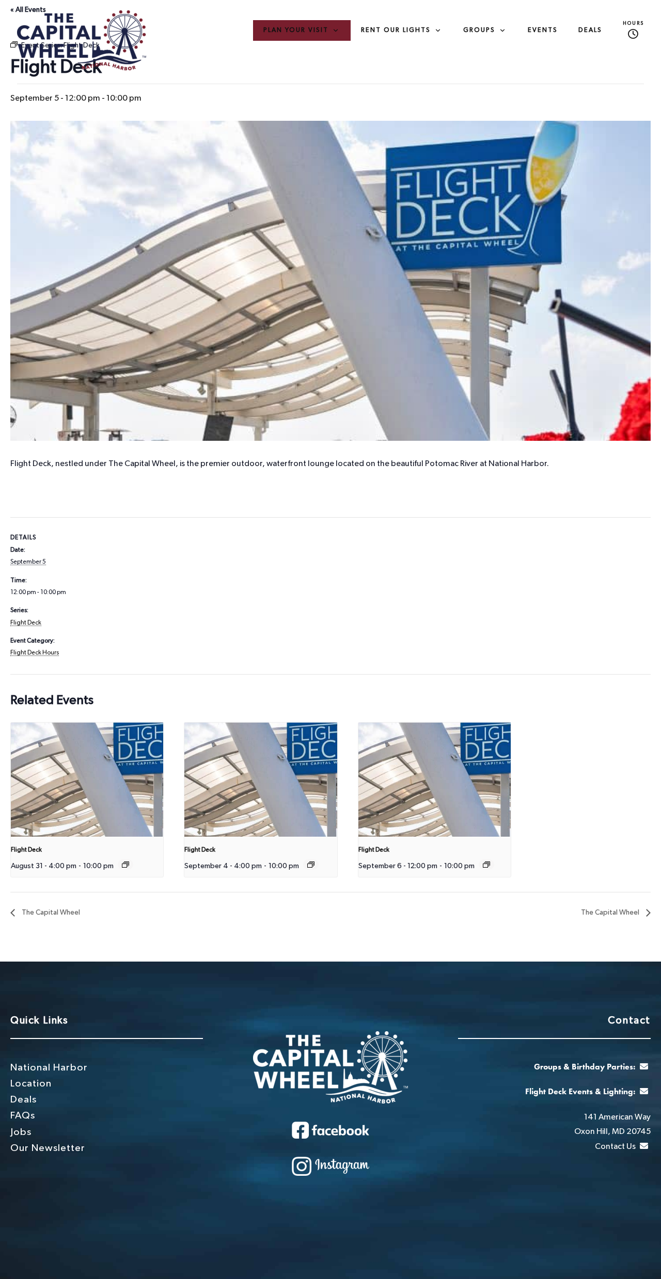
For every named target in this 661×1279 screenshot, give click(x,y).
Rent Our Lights (396, 30)
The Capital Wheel (50, 912)
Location (31, 1084)
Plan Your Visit (295, 30)
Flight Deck (25, 622)
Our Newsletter (47, 1148)
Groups (479, 30)
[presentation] (87, 780)
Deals (590, 30)
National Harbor (49, 1068)
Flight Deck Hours (34, 652)
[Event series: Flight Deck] (125, 864)
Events (543, 30)
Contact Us (616, 1146)
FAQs (22, 1116)
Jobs (21, 1132)
